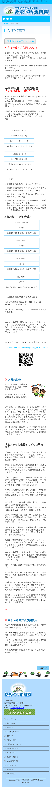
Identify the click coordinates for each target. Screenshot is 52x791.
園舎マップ (11, 727)
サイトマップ (11, 753)
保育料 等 (10, 769)
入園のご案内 (11, 740)
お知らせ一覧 (11, 765)
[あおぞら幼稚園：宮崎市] (26, 14)
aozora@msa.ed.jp (17, 708)
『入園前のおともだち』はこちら (20, 41)
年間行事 (10, 736)
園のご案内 (11, 723)
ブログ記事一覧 (12, 761)
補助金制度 (11, 774)
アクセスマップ (12, 748)
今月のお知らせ (12, 757)
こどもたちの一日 (13, 732)
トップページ (11, 719)
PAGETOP (43, 668)
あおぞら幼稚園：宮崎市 (27, 780)
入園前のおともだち (14, 744)
